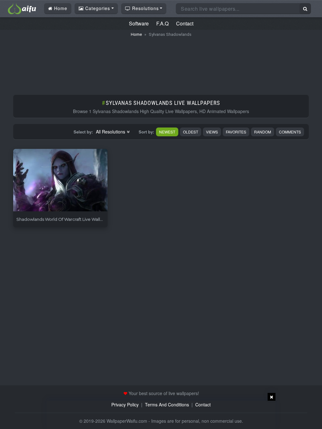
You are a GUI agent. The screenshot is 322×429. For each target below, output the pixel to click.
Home (60, 8)
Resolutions (144, 8)
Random (262, 131)
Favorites (236, 131)
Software (139, 23)
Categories (97, 8)
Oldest (190, 131)
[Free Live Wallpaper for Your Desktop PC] (22, 8)
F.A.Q (162, 23)
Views (212, 131)
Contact (184, 23)
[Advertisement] (161, 63)
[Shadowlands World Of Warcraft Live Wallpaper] (60, 180)
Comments (290, 131)
